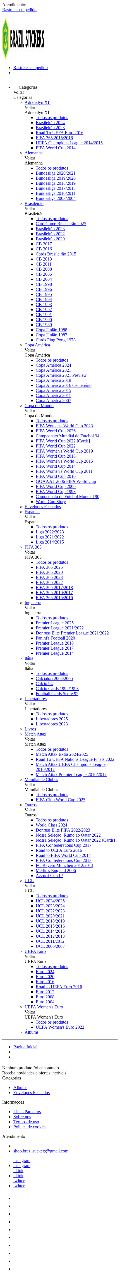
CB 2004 (44, 279)
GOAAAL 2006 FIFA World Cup (66, 481)
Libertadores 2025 (52, 718)
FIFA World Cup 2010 (56, 476)
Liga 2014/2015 (50, 542)
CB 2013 (44, 259)
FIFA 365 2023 (49, 577)
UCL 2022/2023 (50, 911)
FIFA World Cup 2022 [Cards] (63, 441)
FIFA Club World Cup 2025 (60, 799)
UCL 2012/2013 (50, 936)
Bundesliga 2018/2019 (56, 183)
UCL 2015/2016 (50, 926)
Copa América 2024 (53, 365)
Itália (29, 658)
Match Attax (35, 734)
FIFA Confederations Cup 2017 (64, 845)
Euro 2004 (45, 1001)
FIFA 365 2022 (49, 582)
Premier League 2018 (55, 643)
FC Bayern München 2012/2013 (64, 865)
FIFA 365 (33, 547)
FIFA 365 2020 (49, 572)
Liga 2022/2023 (50, 531)
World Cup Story (51, 501)
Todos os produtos (52, 117)
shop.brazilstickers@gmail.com (40, 1151)
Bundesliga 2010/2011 (55, 193)
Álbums (32, 1032)
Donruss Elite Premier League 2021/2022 (72, 633)
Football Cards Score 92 (57, 693)
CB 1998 (44, 284)
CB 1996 (44, 289)
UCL (29, 880)
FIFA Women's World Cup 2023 (64, 425)
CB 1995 (44, 294)
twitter (19, 1180)
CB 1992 (44, 309)
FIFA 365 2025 (49, 567)
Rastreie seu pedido (19, 9)
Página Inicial (25, 1046)
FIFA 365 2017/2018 (54, 587)
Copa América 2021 (53, 370)
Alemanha (34, 152)
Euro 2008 (45, 996)
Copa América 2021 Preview (61, 375)
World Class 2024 (51, 825)
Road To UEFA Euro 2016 (59, 132)
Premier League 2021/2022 (60, 628)
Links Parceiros (27, 1111)
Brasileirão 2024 (50, 122)
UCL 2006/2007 (50, 946)
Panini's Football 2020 (55, 638)
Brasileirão (34, 203)
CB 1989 (44, 324)
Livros (30, 729)
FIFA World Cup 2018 (56, 456)
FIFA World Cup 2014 (56, 147)
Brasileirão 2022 (50, 233)
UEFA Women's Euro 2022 (60, 1027)
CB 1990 (44, 319)
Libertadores (36, 698)
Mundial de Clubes (41, 779)
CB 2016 (44, 248)
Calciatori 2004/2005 (54, 678)
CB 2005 (44, 274)
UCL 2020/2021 (50, 916)
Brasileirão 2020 (50, 238)
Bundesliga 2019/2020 (56, 178)
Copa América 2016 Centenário (64, 385)
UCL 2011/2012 (50, 941)
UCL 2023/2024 (50, 905)
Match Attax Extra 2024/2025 (62, 754)
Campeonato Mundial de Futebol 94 (67, 435)
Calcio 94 (44, 683)
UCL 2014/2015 (50, 931)
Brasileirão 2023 (50, 127)
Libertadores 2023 (52, 724)
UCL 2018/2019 (50, 921)
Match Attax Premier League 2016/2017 (71, 774)
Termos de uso (26, 1121)
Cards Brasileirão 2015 (56, 254)
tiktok (18, 1170)
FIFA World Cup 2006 (56, 486)
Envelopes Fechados (43, 506)
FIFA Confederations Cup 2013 (64, 860)
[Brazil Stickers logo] (23, 58)
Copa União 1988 (51, 329)
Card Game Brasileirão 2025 (61, 223)
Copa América (37, 345)
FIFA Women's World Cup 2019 (64, 451)
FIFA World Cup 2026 (56, 430)
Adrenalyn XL (38, 102)
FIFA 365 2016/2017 (54, 592)
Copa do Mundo (39, 405)
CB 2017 (44, 243)
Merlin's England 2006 (56, 870)
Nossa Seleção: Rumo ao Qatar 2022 (68, 835)
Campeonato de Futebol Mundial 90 (67, 496)
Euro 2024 (45, 971)
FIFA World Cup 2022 (56, 446)
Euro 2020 (45, 976)
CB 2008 (44, 269)
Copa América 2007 (53, 400)
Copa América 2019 (53, 380)
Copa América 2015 (53, 390)
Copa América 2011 (53, 395)
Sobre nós (22, 1116)
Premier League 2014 (55, 653)
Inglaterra (33, 602)
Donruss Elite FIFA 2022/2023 (63, 830)
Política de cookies (29, 1126)
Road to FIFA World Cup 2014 (63, 855)
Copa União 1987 (51, 334)
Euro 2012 (45, 991)
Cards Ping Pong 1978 (56, 339)
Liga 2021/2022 (50, 537)
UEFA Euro (35, 951)
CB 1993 (44, 304)
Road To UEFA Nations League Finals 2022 (75, 759)
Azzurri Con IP (49, 875)
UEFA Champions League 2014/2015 (69, 142)
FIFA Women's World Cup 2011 (64, 471)
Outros (31, 804)
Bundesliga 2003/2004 (56, 198)
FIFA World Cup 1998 (56, 491)
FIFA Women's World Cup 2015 (64, 461)
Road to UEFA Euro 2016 (59, 850)
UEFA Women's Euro (44, 1007)
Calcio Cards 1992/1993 (57, 688)
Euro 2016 (45, 981)
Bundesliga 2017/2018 (56, 188)
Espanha (32, 511)
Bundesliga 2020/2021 (56, 173)
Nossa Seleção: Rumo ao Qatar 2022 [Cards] (75, 840)
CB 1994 (44, 299)
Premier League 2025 (55, 622)
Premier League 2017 (55, 648)
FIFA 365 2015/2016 (54, 137)
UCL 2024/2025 (50, 900)
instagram (21, 1160)
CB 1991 (44, 314)
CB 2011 (44, 264)
